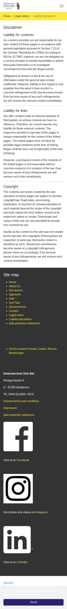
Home (12, 282)
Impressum (10, 408)
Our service (16, 290)
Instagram (41, 512)
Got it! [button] (33, 602)
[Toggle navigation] (62, 6)
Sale (12, 298)
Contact (13, 310)
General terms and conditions (21, 401)
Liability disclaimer (20, 319)
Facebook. (23, 460)
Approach (15, 294)
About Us (14, 286)
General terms (17, 306)
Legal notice (16, 315)
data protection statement (24, 323)
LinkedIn (22, 562)
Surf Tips (14, 302)
